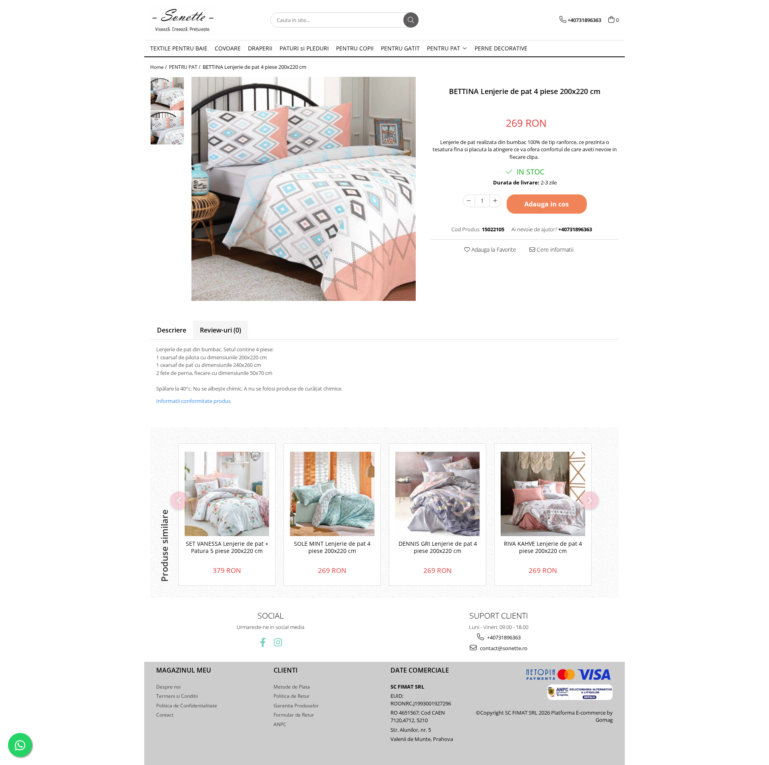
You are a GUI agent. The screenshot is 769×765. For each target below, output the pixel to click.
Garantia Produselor (296, 705)
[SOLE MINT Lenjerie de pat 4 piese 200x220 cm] (332, 494)
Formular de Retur (294, 714)
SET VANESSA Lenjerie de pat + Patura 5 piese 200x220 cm (227, 547)
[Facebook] (263, 642)
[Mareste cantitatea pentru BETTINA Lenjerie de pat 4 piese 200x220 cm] (495, 200)
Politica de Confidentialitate (186, 705)
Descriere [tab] (171, 330)
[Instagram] (278, 642)
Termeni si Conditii (177, 696)
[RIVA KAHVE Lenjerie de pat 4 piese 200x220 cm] (543, 494)
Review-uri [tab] (220, 330)
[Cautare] (411, 20)
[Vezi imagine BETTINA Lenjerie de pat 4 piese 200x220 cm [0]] (167, 93)
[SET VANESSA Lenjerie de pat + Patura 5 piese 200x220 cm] (227, 494)
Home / (159, 67)
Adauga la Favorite (493, 249)
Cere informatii (554, 249)
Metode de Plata (292, 686)
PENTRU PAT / (185, 67)
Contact (164, 714)
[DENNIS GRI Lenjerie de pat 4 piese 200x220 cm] (437, 494)
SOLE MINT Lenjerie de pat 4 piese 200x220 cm (332, 547)
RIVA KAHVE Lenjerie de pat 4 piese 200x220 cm (543, 547)
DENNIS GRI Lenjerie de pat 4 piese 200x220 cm (438, 547)
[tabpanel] (303, 189)
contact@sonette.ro (503, 648)
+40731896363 (503, 637)
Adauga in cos (546, 204)
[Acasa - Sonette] (190, 20)
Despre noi (168, 686)
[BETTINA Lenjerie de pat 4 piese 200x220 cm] (303, 189)
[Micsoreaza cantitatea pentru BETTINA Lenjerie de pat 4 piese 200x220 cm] (469, 200)
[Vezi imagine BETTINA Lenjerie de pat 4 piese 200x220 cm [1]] (167, 127)
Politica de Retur (292, 696)
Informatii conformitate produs (193, 401)
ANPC (280, 724)
